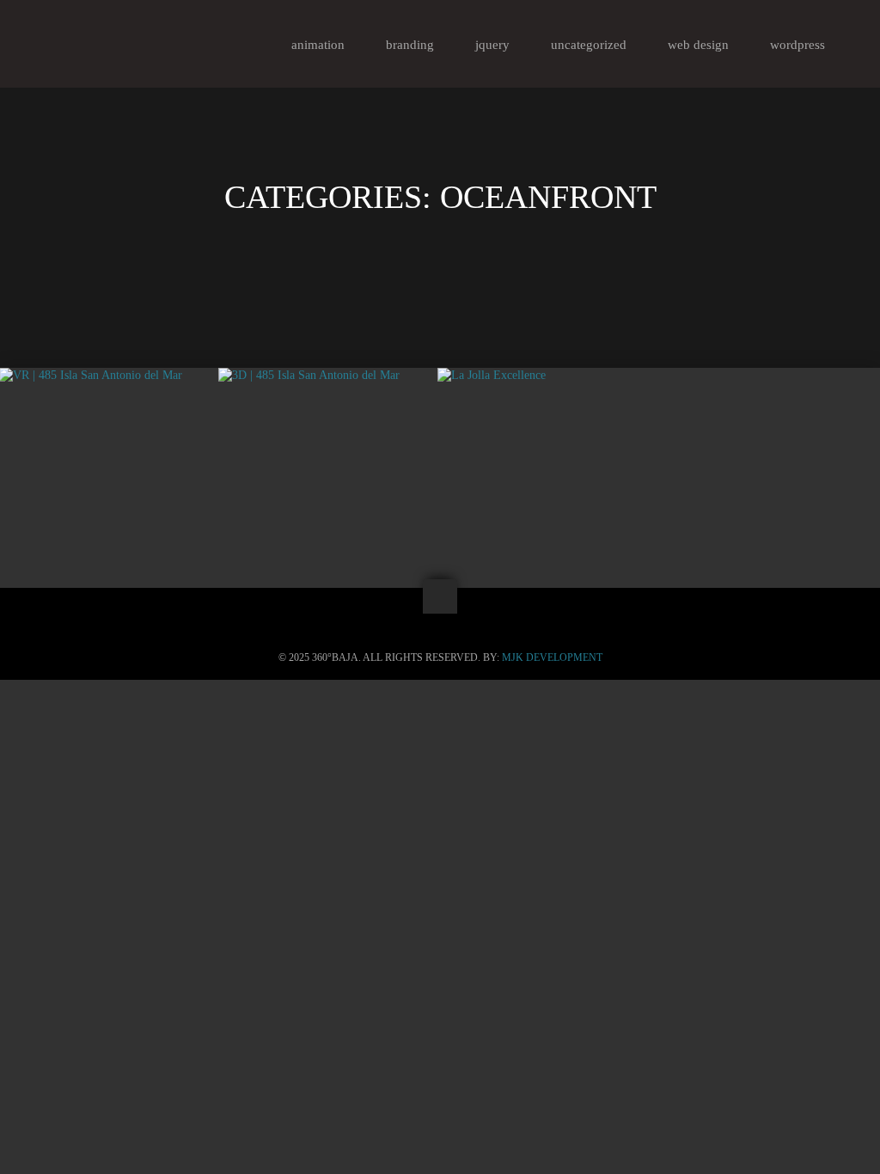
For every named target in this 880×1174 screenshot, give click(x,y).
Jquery (492, 45)
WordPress (797, 45)
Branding (410, 45)
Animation (318, 45)
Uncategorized (588, 45)
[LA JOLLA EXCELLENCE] (547, 375)
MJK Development (552, 657)
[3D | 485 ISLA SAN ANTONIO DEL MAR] (328, 375)
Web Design (698, 45)
